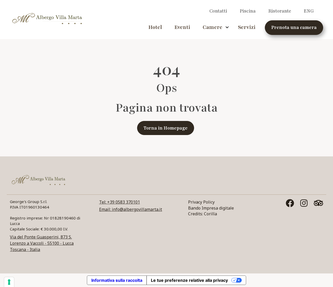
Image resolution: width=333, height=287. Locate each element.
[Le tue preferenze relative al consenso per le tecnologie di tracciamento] (9, 282)
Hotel (155, 27)
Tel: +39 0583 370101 (119, 202)
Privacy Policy (201, 202)
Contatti (218, 11)
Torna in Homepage (166, 128)
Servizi (246, 27)
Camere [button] (212, 27)
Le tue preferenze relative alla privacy (189, 280)
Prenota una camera (294, 27)
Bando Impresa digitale (211, 208)
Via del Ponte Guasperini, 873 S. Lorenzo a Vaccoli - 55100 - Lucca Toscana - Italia (42, 243)
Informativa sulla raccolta (116, 280)
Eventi (182, 27)
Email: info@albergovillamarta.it (130, 209)
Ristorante (279, 11)
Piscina (248, 11)
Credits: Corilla (202, 214)
